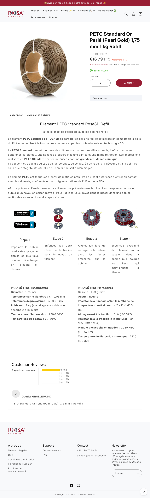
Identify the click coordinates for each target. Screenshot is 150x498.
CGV (10, 455)
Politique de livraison (20, 463)
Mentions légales (18, 450)
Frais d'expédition (99, 64)
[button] (50, 10)
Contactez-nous (52, 450)
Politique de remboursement (17, 470)
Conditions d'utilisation (21, 459)
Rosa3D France (68, 495)
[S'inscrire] (138, 473)
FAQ (45, 455)
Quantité (94, 76)
